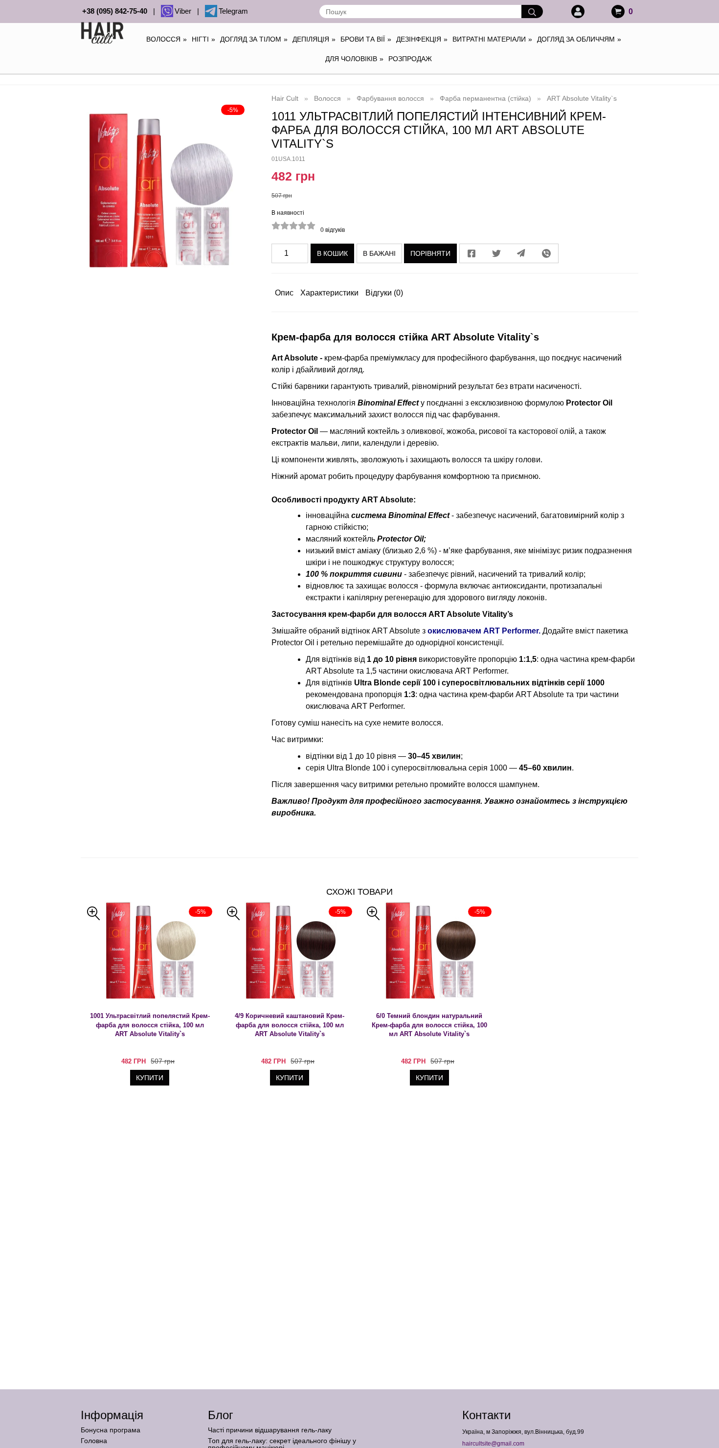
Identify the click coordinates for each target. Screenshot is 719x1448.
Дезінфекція (422, 39)
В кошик (332, 253)
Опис (284, 293)
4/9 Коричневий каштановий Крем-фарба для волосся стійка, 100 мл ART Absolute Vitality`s (289, 1025)
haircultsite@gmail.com (493, 1443)
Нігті (203, 39)
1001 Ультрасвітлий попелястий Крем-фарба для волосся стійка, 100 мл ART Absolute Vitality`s (150, 1025)
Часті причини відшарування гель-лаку (270, 1430)
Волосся (166, 39)
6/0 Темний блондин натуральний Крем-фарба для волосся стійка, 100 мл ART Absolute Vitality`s (429, 1025)
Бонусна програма (110, 1430)
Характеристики (329, 293)
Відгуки (384, 293)
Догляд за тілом (254, 39)
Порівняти (430, 253)
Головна (94, 1441)
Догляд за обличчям (579, 39)
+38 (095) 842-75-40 (116, 11)
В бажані (379, 253)
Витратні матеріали (492, 39)
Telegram (233, 11)
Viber (185, 11)
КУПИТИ (149, 1078)
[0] (618, 11)
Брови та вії (365, 39)
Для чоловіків (354, 59)
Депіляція (314, 39)
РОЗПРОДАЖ (410, 59)
